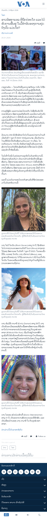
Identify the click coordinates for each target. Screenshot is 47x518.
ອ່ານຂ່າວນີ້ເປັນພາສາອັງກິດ (12, 430)
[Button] (37, 42)
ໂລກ (3, 15)
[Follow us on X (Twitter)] (21, 472)
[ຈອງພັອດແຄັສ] (38, 472)
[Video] (16, 515)
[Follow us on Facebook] (4, 472)
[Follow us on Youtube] (9, 472)
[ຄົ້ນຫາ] (39, 515)
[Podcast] (32, 472)
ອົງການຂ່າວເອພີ (7, 33)
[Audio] (28, 515)
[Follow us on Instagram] (15, 472)
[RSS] (26, 472)
